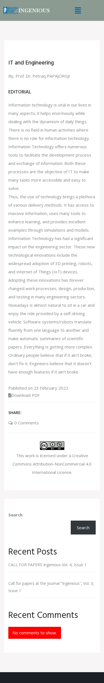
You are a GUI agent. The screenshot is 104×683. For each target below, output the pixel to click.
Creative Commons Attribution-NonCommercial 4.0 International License (52, 464)
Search (15, 515)
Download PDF (25, 395)
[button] (78, 10)
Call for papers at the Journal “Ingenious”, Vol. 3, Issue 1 (51, 587)
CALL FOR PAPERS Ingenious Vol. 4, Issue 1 (47, 564)
